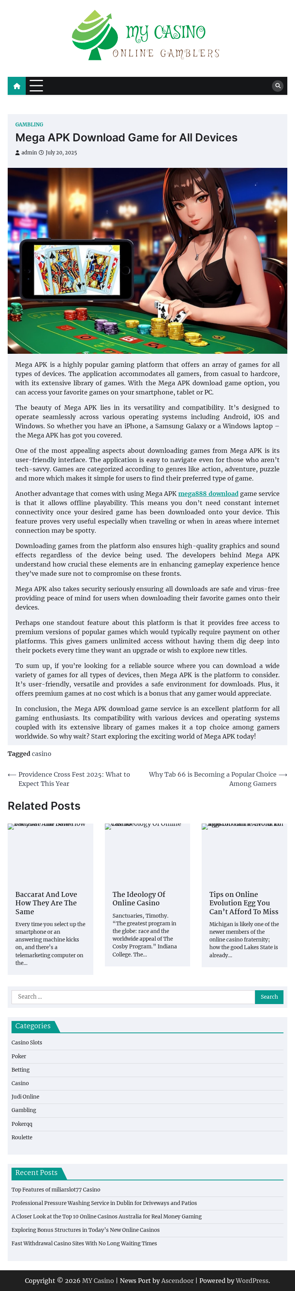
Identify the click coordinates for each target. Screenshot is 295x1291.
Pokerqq (22, 1124)
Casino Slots (27, 1042)
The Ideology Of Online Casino (139, 899)
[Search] (277, 86)
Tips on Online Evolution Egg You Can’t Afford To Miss (243, 904)
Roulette (22, 1137)
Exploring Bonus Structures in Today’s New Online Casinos (86, 1230)
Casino (20, 1083)
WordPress (252, 1280)
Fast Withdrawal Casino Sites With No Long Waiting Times (84, 1243)
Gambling (29, 125)
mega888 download (208, 493)
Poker (19, 1056)
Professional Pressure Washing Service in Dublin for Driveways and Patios (104, 1203)
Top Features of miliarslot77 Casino (56, 1190)
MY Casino (98, 1280)
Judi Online (25, 1097)
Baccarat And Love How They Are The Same (46, 904)
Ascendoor (177, 1280)
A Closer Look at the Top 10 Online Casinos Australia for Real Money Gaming (107, 1216)
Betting (21, 1070)
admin (29, 153)
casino (41, 753)
